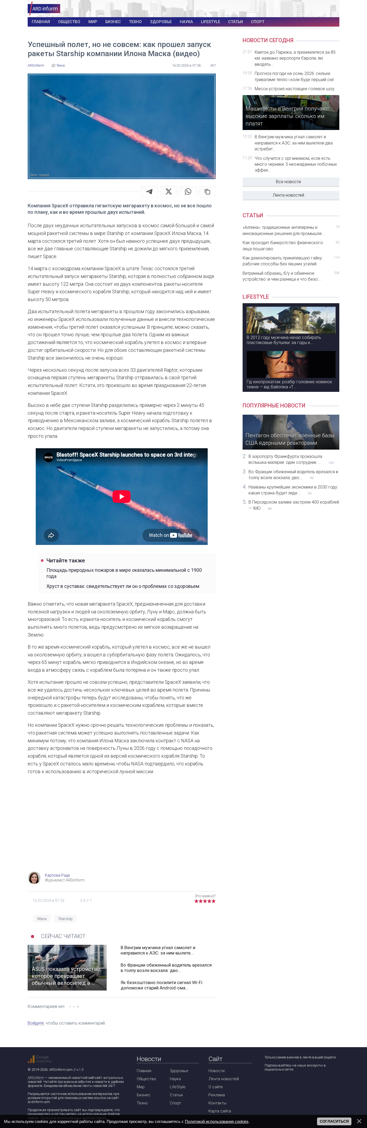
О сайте (215, 1086)
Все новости (288, 181)
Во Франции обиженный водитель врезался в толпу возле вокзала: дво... (166, 967)
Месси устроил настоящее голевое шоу (294, 88)
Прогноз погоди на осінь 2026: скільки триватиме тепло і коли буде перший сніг (294, 76)
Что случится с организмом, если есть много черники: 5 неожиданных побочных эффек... (296, 164)
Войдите (36, 1023)
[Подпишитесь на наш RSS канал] (299, 1083)
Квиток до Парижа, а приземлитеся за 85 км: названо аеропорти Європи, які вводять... (295, 58)
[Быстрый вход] (332, 8)
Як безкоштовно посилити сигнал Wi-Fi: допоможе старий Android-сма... (162, 985)
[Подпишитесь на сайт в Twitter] (284, 1083)
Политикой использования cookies (217, 1121)
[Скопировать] (207, 191)
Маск (42, 919)
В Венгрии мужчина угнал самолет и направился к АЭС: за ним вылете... (158, 950)
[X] (168, 191)
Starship (65, 919)
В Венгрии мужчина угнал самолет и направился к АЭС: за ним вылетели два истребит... (294, 142)
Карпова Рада (57, 875)
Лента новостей (288, 195)
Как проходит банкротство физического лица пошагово (291, 245)
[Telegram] (149, 191)
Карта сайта (219, 1111)
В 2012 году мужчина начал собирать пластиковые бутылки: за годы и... (284, 340)
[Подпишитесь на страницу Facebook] (268, 1083)
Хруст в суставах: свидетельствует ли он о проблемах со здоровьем (122, 586)
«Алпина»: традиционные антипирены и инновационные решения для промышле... (291, 230)
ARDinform (36, 1078)
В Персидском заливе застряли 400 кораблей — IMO (294, 505)
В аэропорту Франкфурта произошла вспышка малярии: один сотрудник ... (291, 459)
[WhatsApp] (188, 191)
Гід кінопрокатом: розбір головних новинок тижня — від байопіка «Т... (289, 384)
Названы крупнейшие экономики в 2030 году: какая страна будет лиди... (293, 490)
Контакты (217, 1103)
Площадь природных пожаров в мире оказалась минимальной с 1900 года (124, 573)
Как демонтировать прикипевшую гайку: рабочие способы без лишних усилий (291, 260)
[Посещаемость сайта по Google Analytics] (39, 1059)
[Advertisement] (122, 828)
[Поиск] (316, 8)
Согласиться (334, 1121)
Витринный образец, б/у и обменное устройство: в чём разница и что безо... (291, 276)
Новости (216, 1070)
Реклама (216, 1095)
